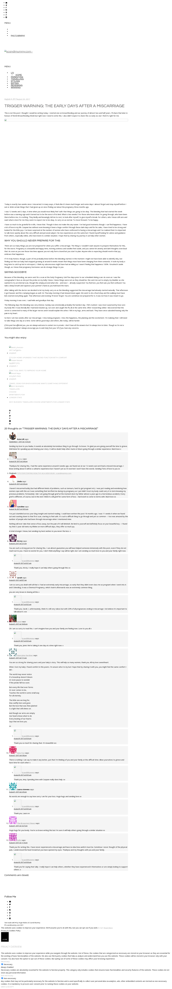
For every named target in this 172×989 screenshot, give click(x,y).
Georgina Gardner (25, 655)
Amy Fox (21, 753)
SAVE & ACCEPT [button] (7, 986)
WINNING (15, 87)
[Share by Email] (10, 421)
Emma (19, 459)
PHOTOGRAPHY (18, 36)
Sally (19, 840)
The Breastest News (26, 823)
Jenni (19, 621)
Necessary (8, 964)
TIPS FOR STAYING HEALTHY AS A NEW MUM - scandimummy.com (44, 473)
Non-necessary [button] (7, 975)
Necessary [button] (5, 961)
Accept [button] (100, 928)
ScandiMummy (28, 561)
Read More (108, 928)
